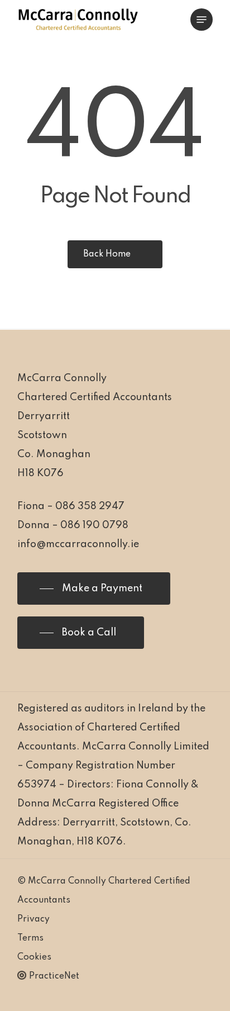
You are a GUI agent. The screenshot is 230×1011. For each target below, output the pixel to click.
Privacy (33, 919)
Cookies (34, 957)
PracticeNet (54, 976)
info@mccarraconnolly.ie (78, 544)
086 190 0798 (94, 525)
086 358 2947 (89, 506)
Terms (30, 938)
